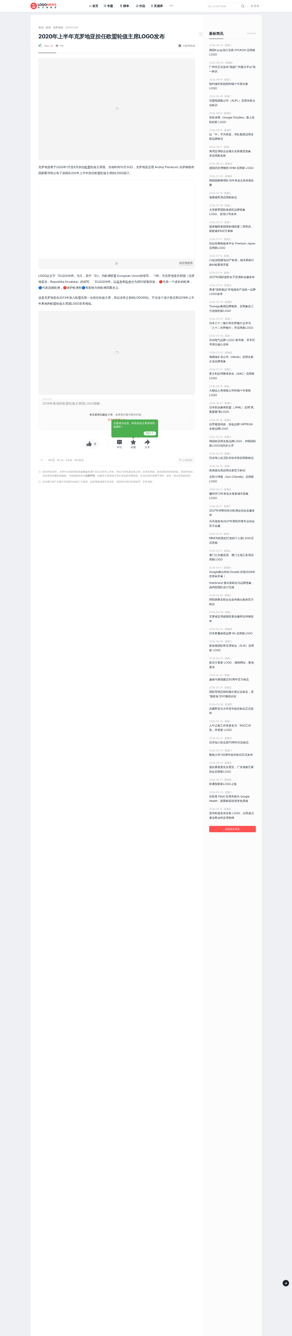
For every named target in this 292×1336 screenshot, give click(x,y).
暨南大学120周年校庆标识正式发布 (231, 754)
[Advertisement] (116, 536)
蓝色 (119, 282)
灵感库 (158, 6)
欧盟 (87, 167)
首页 (95, 6)
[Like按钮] (88, 444)
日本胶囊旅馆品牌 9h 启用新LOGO (231, 633)
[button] (119, 444)
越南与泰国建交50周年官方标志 (229, 679)
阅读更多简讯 (232, 828)
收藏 (133, 447)
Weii (46, 45)
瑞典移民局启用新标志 (223, 197)
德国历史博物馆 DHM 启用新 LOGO (231, 168)
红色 (128, 282)
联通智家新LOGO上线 (223, 784)
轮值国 (80, 460)
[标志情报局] (43, 6)
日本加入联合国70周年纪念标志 (229, 742)
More (251, 33)
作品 (142, 6)
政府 (48, 27)
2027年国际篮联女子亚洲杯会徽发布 (232, 277)
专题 (110, 6)
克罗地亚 (58, 27)
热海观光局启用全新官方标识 (227, 470)
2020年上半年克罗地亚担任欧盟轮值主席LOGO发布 (101, 36)
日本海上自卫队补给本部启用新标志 (231, 457)
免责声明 (90, 475)
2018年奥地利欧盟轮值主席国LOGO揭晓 (71, 403)
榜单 (126, 6)
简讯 (41, 27)
